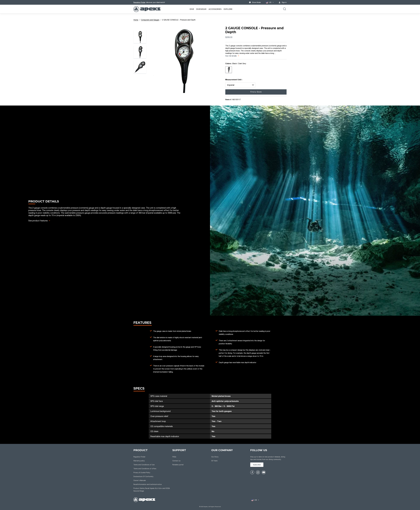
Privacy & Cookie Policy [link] (141, 472)
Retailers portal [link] (177, 465)
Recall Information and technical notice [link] (147, 484)
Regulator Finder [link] (139, 457)
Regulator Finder (139, 2)
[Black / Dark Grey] (228, 69)
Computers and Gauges (150, 20)
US (270, 2)
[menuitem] (192, 9)
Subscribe (257, 465)
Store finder (256, 2)
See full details (231, 56)
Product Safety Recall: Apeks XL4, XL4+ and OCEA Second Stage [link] (151, 489)
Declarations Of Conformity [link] (143, 476)
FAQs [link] (174, 457)
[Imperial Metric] (240, 85)
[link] (192, 9)
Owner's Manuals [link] (139, 480)
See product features (38, 220)
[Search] (285, 9)
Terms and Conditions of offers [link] (144, 468)
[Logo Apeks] (147, 9)
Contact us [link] (176, 461)
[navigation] (151, 470)
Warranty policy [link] (139, 461)
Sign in (284, 2)
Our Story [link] (214, 457)
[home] (144, 500)
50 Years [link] (214, 461)
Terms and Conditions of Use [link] (144, 465)
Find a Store (256, 92)
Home (135, 20)
